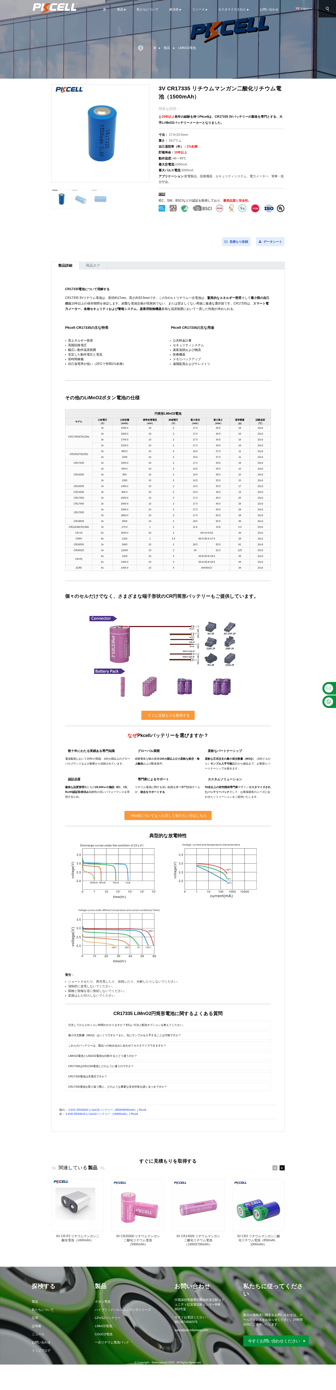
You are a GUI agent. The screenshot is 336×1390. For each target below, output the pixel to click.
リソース (198, 9)
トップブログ (41, 1350)
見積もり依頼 (238, 241)
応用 (35, 1318)
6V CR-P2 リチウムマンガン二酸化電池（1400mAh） (77, 1238)
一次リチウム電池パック (112, 1342)
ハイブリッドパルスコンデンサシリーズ (123, 1309)
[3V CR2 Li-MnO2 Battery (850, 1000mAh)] (258, 1205)
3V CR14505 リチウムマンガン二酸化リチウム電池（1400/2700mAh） (198, 1240)
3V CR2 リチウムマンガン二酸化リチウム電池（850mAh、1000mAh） (258, 1240)
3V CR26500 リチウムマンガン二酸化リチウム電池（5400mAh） (138, 1240)
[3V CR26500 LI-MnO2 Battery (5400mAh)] (138, 1205)
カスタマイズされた (232, 9)
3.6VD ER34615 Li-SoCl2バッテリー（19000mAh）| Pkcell (102, 1113)
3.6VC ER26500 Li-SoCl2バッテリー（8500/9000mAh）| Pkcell (107, 1109)
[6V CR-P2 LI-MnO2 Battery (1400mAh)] (78, 1205)
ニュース (38, 1334)
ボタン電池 (102, 1301)
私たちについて (147, 9)
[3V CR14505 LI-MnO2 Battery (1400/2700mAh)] (198, 1205)
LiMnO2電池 (187, 48)
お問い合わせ (269, 9)
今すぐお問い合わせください (274, 1341)
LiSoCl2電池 (103, 1334)
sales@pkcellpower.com (191, 1330)
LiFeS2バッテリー (108, 1318)
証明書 (36, 1326)
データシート (272, 241)
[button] (168, 715)
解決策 (174, 9)
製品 (120, 9)
